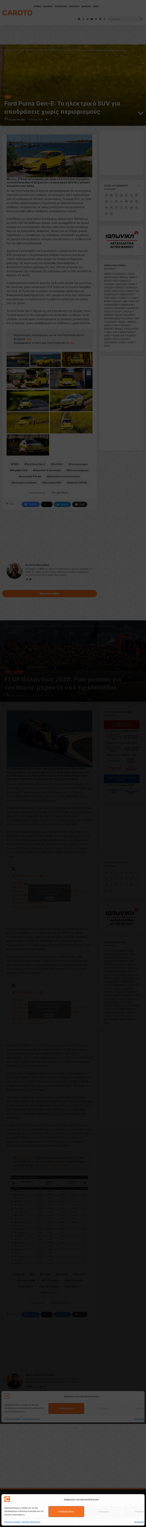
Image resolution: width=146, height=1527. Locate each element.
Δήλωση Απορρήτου (31, 1522)
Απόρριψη (103, 1511)
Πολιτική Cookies (12, 1522)
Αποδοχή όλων (66, 1511)
